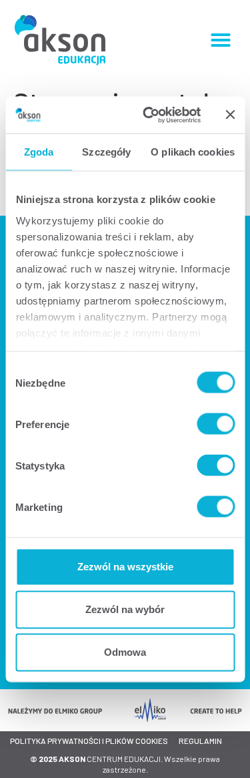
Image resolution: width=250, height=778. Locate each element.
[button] (221, 40)
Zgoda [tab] (39, 152)
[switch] (216, 424)
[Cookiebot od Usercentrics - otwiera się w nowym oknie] (149, 115)
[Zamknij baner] (230, 115)
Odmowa (125, 652)
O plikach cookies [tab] (193, 152)
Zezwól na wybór (125, 609)
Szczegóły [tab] (106, 152)
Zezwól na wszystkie (125, 566)
